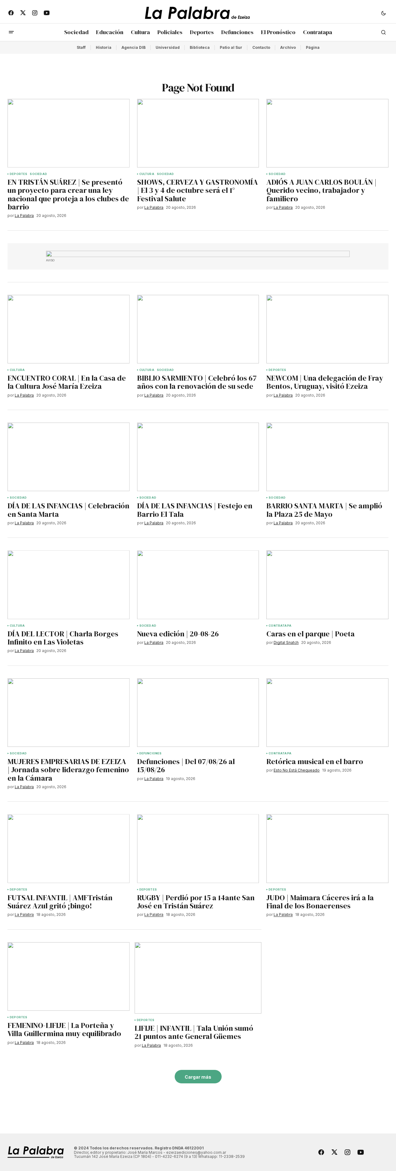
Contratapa (280, 625)
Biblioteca (200, 47)
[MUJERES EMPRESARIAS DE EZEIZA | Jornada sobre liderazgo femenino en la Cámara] (69, 712)
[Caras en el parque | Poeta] (327, 584)
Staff (81, 47)
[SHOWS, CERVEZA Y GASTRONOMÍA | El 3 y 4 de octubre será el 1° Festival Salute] (198, 133)
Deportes (18, 174)
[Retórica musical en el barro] (327, 712)
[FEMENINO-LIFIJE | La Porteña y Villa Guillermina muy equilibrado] (69, 976)
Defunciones (150, 753)
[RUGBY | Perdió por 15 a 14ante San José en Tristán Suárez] (198, 848)
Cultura (146, 174)
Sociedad (38, 174)
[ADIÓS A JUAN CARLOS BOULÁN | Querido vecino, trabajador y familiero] (327, 133)
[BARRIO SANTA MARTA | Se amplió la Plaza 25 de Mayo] (327, 457)
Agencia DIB (133, 47)
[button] (383, 12)
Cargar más (198, 1077)
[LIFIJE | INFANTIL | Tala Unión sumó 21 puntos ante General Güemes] (198, 978)
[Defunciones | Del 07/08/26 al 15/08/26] (198, 712)
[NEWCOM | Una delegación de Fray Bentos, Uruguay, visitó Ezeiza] (327, 329)
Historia (103, 47)
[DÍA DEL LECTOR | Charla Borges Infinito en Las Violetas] (69, 584)
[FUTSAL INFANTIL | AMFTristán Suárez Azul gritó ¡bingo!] (69, 848)
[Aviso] (198, 254)
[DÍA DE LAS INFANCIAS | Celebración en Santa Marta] (69, 457)
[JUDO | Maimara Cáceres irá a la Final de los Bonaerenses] (327, 848)
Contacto (261, 47)
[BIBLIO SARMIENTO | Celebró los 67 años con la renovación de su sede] (198, 329)
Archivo (288, 47)
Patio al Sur (231, 47)
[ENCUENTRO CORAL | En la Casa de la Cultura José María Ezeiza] (69, 329)
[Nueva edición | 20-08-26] (198, 584)
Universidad (168, 47)
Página (313, 47)
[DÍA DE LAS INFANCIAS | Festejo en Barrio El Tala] (198, 457)
